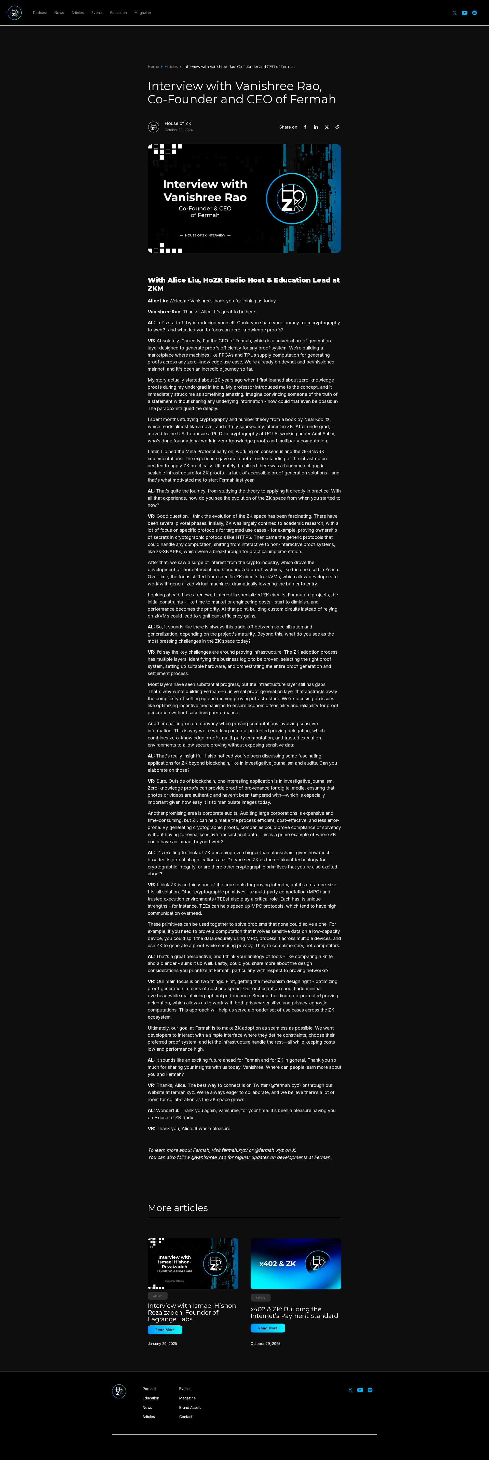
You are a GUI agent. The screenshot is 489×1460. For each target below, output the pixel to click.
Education (118, 12)
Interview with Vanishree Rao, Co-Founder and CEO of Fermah (239, 66)
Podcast (40, 12)
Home (153, 66)
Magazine (142, 12)
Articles (78, 12)
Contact (185, 1416)
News (59, 12)
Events (97, 12)
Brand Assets (190, 1407)
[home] (15, 13)
